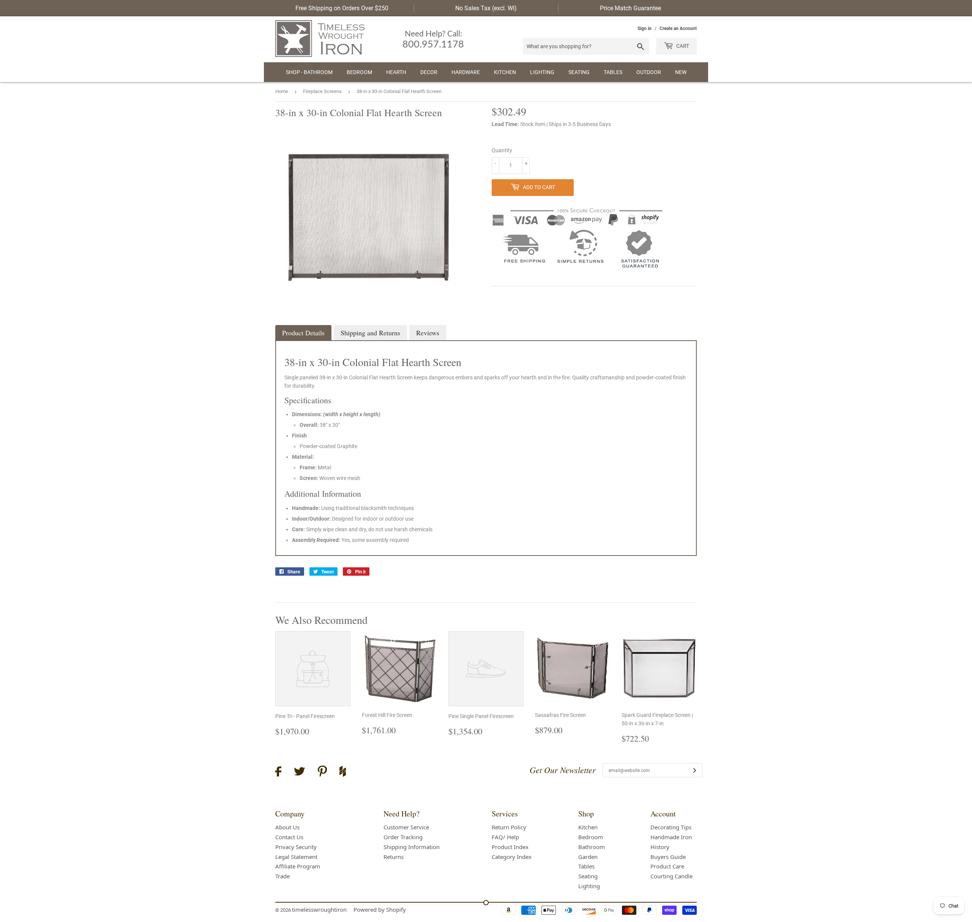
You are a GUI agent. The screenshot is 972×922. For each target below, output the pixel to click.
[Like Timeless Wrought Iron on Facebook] (278, 772)
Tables (613, 72)
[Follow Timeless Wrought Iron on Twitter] (299, 772)
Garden (588, 856)
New (680, 72)
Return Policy (509, 827)
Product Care (667, 866)
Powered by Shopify (379, 909)
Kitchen (505, 72)
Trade (282, 876)
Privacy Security (296, 847)
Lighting (542, 72)
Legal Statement (296, 856)
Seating (579, 72)
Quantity (502, 150)
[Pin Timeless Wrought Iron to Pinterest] (322, 772)
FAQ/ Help (505, 837)
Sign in (644, 28)
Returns (393, 856)
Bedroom (359, 72)
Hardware (465, 72)
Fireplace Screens (322, 91)
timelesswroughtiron (319, 909)
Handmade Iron (671, 837)
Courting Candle (671, 876)
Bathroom (591, 847)
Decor (428, 72)
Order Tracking (403, 837)
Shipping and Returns (370, 332)
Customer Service (406, 827)
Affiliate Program (297, 866)
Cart (682, 46)
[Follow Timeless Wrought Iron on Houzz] (343, 772)
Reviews (427, 332)
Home (281, 91)
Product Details (303, 332)
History (659, 847)
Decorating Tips (670, 827)
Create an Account (678, 28)
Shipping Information (411, 847)
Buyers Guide (668, 856)
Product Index (510, 847)
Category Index (512, 856)
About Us (287, 827)
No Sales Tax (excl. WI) (486, 8)
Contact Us (289, 837)
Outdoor (648, 72)
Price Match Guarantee (630, 8)
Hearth (396, 72)
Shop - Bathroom (309, 72)
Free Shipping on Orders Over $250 (341, 8)
